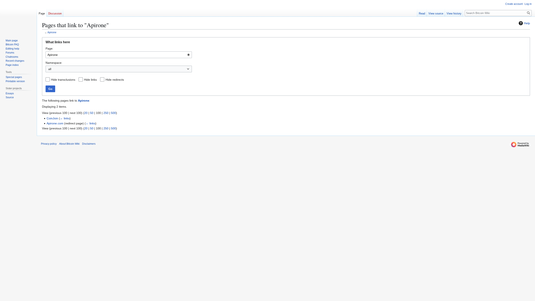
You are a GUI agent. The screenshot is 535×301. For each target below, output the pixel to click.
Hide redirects (115, 79)
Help (527, 23)
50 (91, 113)
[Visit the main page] (18, 16)
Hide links (90, 79)
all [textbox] (49, 69)
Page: (49, 48)
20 (86, 113)
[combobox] (119, 54)
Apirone (51, 32)
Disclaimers (89, 143)
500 (113, 113)
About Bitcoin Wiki (69, 143)
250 (105, 113)
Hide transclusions (63, 79)
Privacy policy (49, 143)
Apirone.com (55, 123)
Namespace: (54, 62)
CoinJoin (52, 118)
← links (65, 118)
